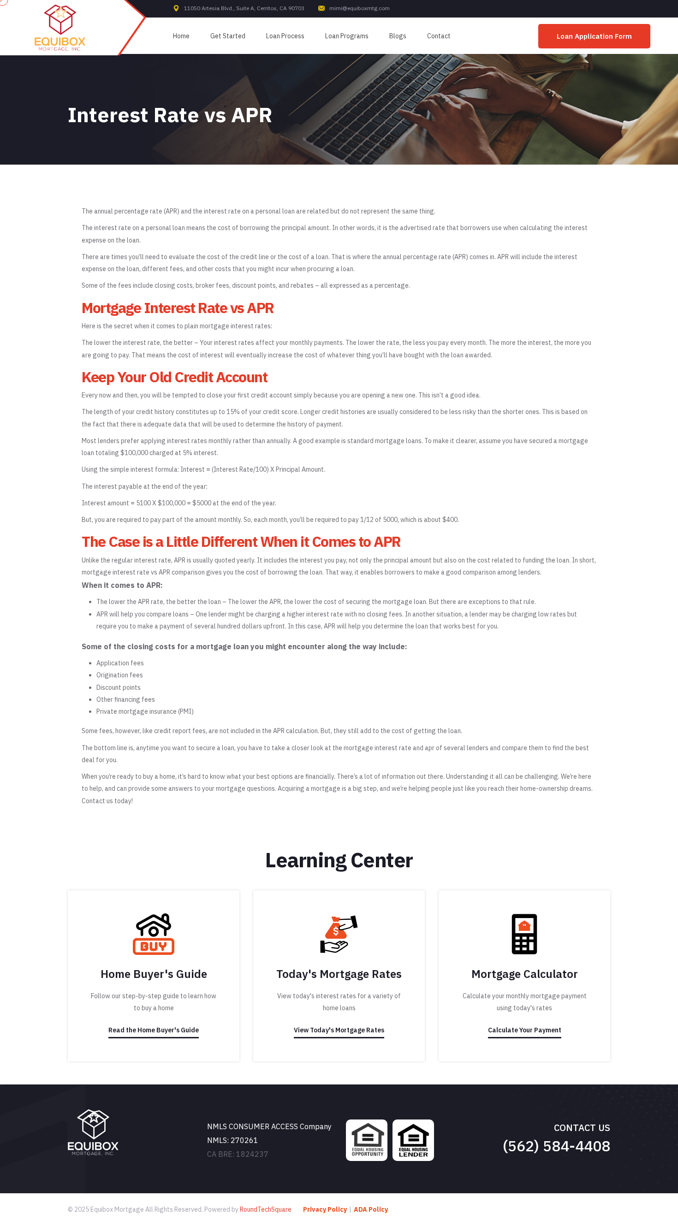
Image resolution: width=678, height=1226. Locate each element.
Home (181, 36)
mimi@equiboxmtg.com (359, 8)
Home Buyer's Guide (154, 973)
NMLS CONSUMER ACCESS (252, 1126)
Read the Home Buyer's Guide (153, 1030)
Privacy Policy (325, 1209)
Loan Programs (347, 36)
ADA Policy (371, 1209)
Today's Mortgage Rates (339, 973)
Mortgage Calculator (524, 973)
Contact (439, 36)
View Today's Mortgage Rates (339, 1030)
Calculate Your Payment (524, 1030)
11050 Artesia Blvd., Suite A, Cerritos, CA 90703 (244, 8)
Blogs (397, 36)
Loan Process (285, 36)
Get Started (227, 36)
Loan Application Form (594, 36)
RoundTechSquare (265, 1209)
